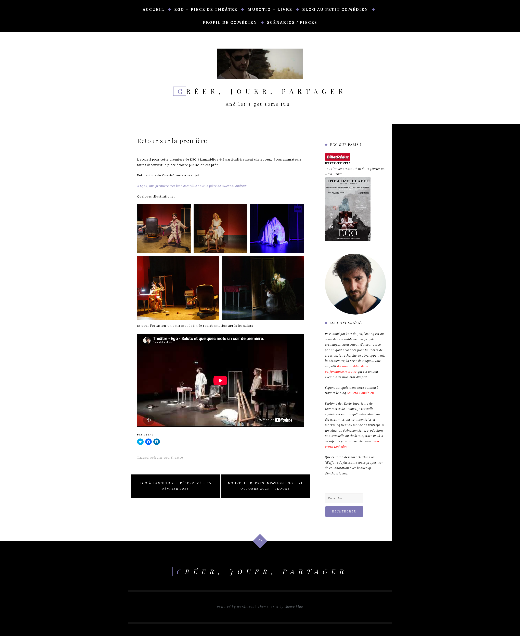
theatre (177, 457)
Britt (275, 607)
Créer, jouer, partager (262, 91)
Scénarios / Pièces (292, 22)
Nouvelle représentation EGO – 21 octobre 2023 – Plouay (265, 486)
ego (166, 457)
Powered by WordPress (235, 607)
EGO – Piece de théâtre (205, 9)
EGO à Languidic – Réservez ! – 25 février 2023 (175, 486)
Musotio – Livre (269, 9)
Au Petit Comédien (360, 393)
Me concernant (346, 323)
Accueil (153, 9)
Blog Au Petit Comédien (335, 9)
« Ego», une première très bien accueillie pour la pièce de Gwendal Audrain (192, 186)
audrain (156, 457)
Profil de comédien (230, 22)
